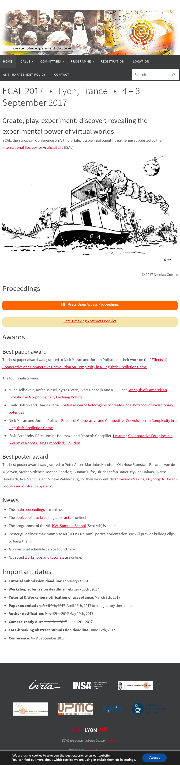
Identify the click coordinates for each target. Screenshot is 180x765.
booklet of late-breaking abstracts (43, 517)
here (71, 549)
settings (129, 760)
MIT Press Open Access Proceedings (90, 304)
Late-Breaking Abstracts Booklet (90, 320)
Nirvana (89, 750)
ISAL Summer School (69, 525)
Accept (154, 757)
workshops (34, 557)
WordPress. (105, 750)
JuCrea (113, 740)
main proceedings (30, 509)
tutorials (57, 557)
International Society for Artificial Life (32, 147)
